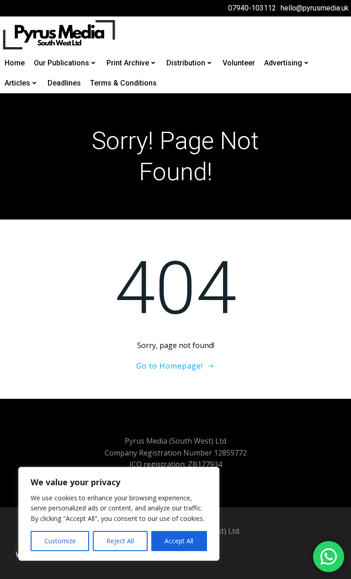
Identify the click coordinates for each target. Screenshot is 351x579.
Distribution (185, 63)
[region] (118, 514)
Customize (60, 540)
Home (15, 63)
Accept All (179, 540)
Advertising (283, 63)
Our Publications (61, 63)
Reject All (120, 540)
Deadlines (64, 83)
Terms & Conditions (123, 83)
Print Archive (127, 63)
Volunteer (239, 63)
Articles (17, 83)
